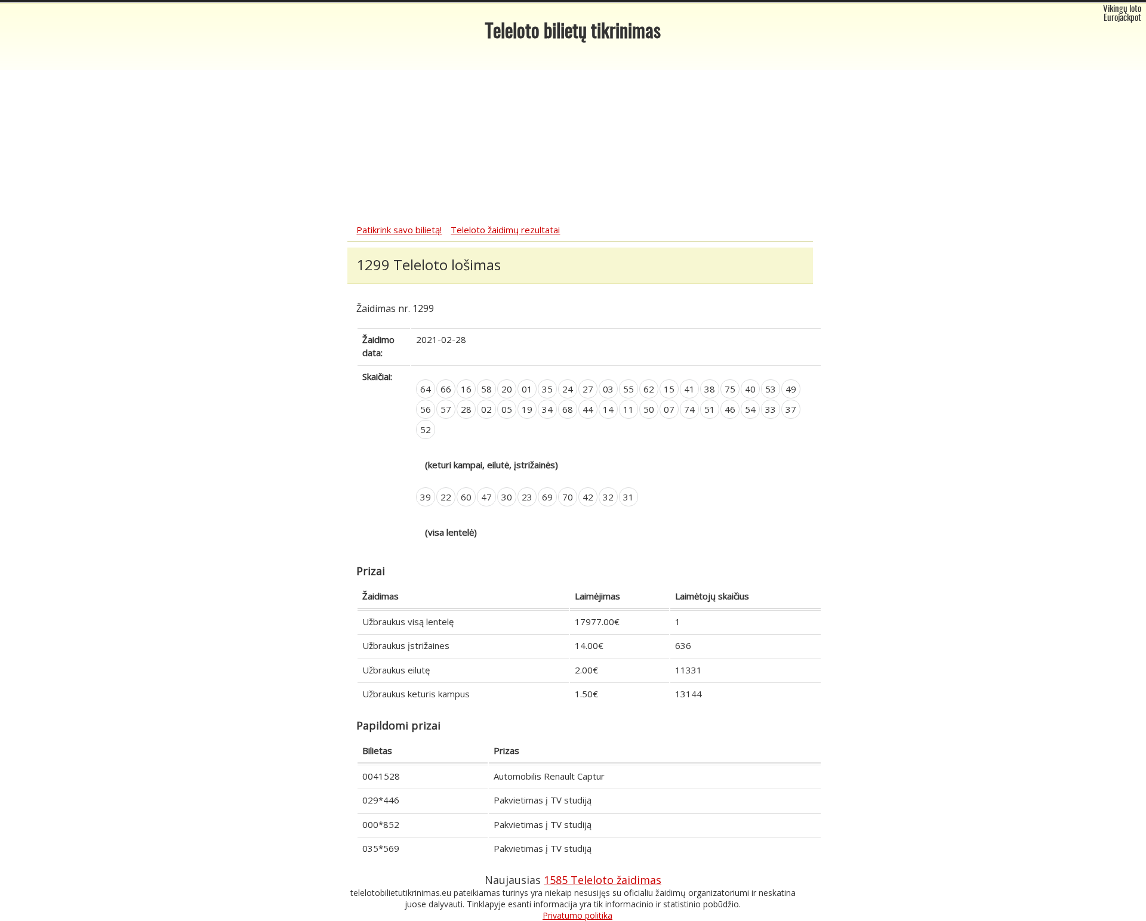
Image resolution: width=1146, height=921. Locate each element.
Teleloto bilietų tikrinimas (573, 32)
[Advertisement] (573, 134)
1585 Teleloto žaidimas (602, 880)
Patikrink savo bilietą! (399, 230)
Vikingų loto (1122, 9)
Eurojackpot (1122, 18)
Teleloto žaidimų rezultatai (505, 230)
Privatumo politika (577, 915)
